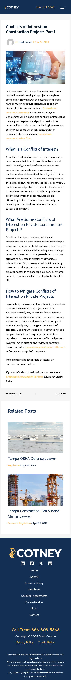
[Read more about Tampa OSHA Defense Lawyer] (35, 437)
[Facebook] (32, 563)
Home (34, 570)
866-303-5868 (45, 7)
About (34, 608)
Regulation (14, 465)
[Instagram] (50, 563)
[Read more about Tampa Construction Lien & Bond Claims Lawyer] (35, 489)
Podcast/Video (34, 602)
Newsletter (34, 589)
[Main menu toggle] (62, 7)
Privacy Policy (24, 642)
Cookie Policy (46, 642)
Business (13, 523)
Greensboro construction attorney (45, 347)
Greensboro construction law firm (24, 376)
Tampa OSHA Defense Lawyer (32, 458)
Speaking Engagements (34, 595)
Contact (34, 614)
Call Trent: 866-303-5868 (36, 629)
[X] (41, 563)
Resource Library (34, 583)
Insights (34, 576)
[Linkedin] (23, 563)
